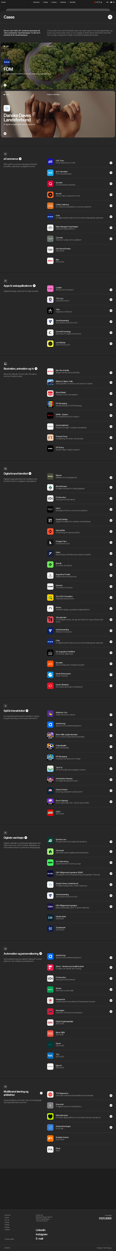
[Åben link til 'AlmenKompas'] (79, 487)
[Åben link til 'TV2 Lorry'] (79, 299)
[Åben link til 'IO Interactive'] (79, 498)
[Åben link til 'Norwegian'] (79, 1011)
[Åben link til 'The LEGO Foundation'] (79, 597)
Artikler (7, 1225)
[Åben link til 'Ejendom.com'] (79, 841)
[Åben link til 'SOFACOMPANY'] (79, 426)
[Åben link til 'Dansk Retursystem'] (79, 674)
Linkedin (40, 1230)
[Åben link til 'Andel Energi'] (79, 724)
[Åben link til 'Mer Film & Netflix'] (79, 372)
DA (114, 2)
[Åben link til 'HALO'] (79, 509)
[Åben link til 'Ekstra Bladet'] (79, 393)
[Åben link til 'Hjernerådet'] (79, 531)
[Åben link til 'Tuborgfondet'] (79, 619)
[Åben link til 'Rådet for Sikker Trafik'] (79, 382)
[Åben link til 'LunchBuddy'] (79, 343)
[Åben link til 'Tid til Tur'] (79, 768)
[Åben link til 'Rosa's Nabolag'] (79, 801)
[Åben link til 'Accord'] (79, 194)
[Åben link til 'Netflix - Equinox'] (79, 415)
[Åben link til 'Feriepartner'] (79, 1000)
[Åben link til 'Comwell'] (79, 238)
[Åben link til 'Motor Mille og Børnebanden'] (79, 735)
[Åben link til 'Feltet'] (79, 553)
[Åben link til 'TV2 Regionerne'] (79, 1095)
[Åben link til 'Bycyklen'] (79, 663)
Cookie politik (9, 1239)
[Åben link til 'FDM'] (58, 66)
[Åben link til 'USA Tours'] (79, 163)
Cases (7, 1217)
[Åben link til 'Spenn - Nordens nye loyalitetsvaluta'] (79, 967)
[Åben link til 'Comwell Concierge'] (79, 332)
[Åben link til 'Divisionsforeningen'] (79, 1127)
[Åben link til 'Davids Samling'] (79, 520)
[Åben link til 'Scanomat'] (79, 1105)
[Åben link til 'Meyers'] (79, 477)
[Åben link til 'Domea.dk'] (79, 851)
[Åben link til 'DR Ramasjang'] (79, 404)
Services (7, 1215)
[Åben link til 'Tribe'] (79, 310)
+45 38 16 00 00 (41, 1221)
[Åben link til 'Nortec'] (79, 608)
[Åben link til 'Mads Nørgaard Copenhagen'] (79, 227)
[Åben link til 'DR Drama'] (79, 448)
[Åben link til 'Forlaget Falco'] (79, 542)
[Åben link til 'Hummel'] (79, 586)
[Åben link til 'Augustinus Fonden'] (79, 575)
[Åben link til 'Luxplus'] (79, 289)
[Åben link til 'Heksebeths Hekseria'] (79, 779)
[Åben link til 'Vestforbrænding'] (79, 321)
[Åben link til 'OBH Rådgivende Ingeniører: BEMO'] (79, 873)
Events (7, 1222)
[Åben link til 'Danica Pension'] (79, 790)
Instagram (41, 1234)
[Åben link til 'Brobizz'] (79, 989)
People (7, 1227)
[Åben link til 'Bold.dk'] (79, 564)
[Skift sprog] (110, 2)
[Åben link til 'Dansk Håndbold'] (79, 685)
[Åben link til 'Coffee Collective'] (79, 205)
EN (107, 2)
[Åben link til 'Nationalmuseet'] (79, 1116)
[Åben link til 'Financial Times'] (79, 437)
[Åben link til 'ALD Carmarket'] (79, 172)
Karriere (7, 1230)
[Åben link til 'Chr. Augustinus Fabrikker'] (79, 652)
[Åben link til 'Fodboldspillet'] (79, 746)
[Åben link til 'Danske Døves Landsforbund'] (58, 114)
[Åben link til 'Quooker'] (79, 183)
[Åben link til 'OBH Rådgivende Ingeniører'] (79, 906)
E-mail (39, 1238)
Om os (7, 1220)
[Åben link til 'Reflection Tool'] (79, 714)
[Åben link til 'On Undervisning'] (79, 862)
